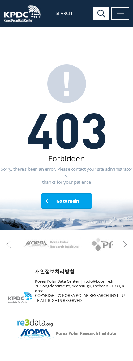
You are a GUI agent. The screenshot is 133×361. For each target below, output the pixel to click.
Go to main (67, 201)
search (101, 13)
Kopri (51, 244)
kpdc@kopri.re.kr (99, 281)
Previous (10, 244)
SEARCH (64, 13)
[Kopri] (51, 244)
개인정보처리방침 (55, 271)
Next (123, 244)
